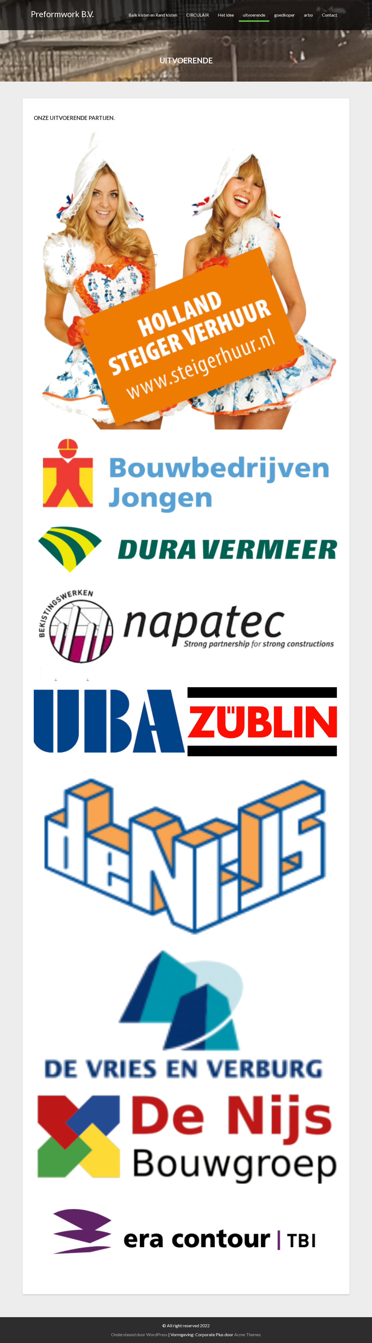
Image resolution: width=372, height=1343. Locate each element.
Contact (329, 14)
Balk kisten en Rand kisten (153, 14)
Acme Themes (247, 1334)
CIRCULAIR (197, 14)
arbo (308, 14)
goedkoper (284, 14)
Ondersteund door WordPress (139, 1334)
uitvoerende (254, 14)
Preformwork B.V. (62, 14)
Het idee (226, 14)
